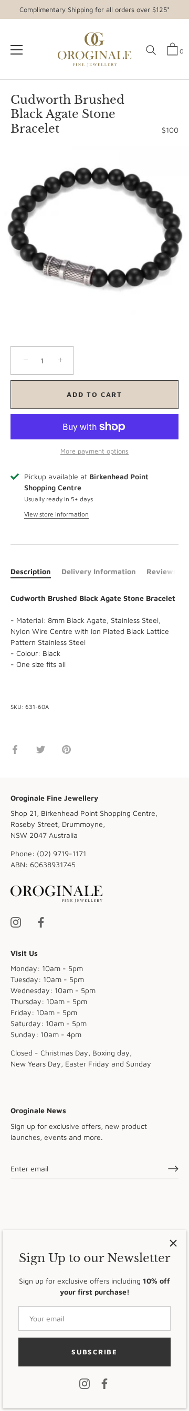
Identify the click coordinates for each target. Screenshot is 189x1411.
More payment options (94, 451)
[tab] (35, 571)
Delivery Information (98, 571)
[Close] (173, 1243)
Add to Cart (94, 394)
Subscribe (94, 1352)
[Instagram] (84, 1382)
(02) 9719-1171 (61, 853)
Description (30, 571)
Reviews (161, 571)
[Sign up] (173, 1169)
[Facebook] (104, 1382)
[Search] (151, 54)
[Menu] (16, 49)
